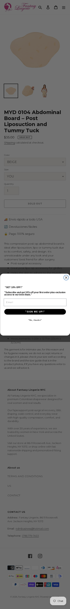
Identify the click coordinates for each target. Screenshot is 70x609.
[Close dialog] (66, 277)
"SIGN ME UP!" (35, 311)
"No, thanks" (35, 320)
